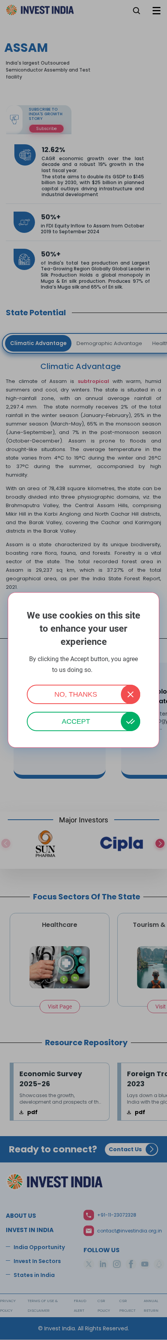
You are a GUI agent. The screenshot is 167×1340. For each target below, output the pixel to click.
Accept (76, 721)
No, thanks (75, 694)
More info (104, 670)
